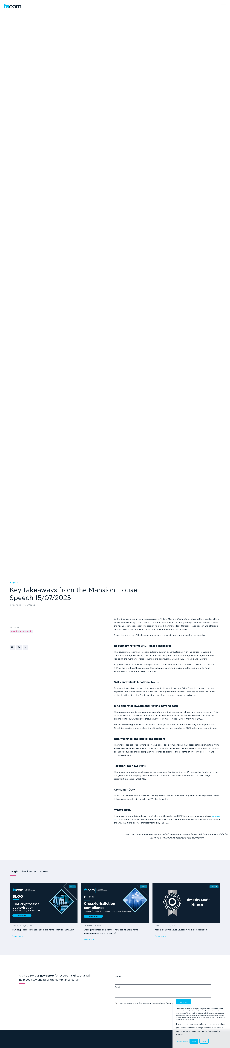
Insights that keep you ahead (29, 872)
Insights (14, 583)
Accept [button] (194, 1041)
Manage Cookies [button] (182, 1041)
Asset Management (21, 631)
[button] (12, 647)
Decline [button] (204, 1041)
